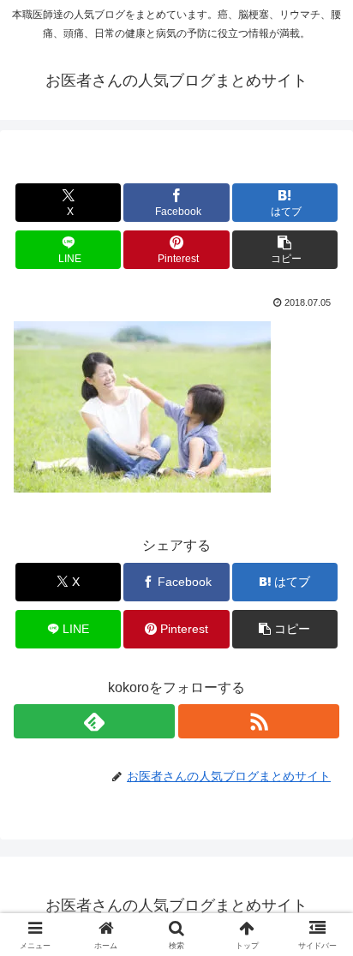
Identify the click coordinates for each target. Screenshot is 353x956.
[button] (285, 249)
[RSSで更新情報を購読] (258, 721)
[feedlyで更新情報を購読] (94, 721)
